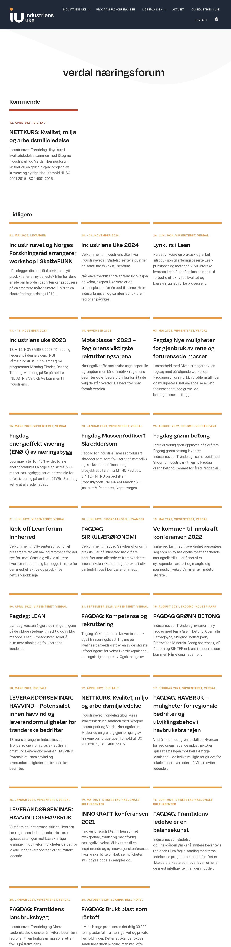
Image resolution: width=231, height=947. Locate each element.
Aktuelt (178, 9)
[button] (89, 10)
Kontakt (201, 20)
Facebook (217, 20)
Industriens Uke (74, 9)
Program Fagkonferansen (115, 9)
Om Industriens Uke (205, 9)
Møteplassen (152, 9)
